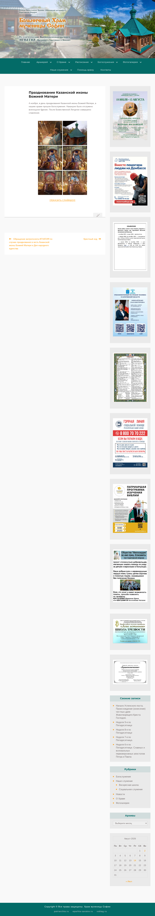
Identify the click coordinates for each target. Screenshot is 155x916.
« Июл (129, 881)
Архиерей (42, 62)
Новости (120, 794)
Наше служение (59, 69)
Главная (25, 62)
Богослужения (106, 62)
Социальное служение (131, 789)
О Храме (61, 62)
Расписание (82, 62)
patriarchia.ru (61, 911)
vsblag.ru (102, 911)
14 (135, 860)
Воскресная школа (129, 785)
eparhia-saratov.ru (83, 911)
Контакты (106, 69)
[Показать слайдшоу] (62, 200)
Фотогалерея (130, 62)
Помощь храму (85, 69)
